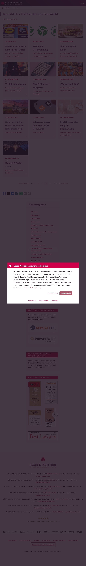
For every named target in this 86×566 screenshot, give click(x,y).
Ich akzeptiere (66, 293)
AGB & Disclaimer (43, 300)
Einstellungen (53, 293)
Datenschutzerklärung (32, 288)
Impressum (55, 300)
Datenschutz (32, 300)
